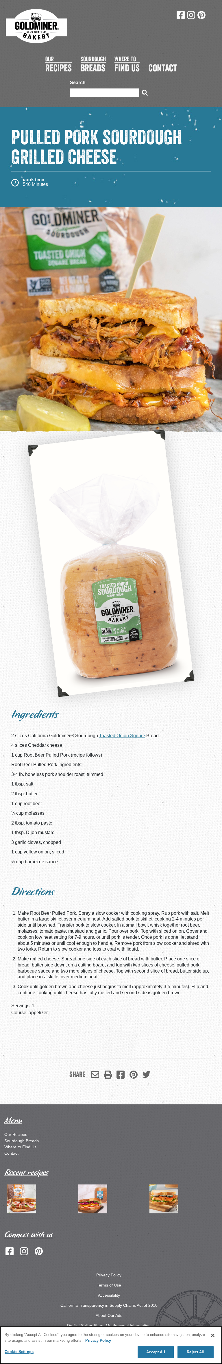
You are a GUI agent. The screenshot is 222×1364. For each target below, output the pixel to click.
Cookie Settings (19, 1352)
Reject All (195, 1352)
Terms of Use (109, 1285)
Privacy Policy (108, 1275)
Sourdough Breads (21, 1141)
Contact (11, 1153)
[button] (108, 1074)
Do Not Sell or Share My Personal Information (109, 1325)
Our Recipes (15, 1134)
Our (58, 64)
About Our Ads (109, 1315)
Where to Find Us (20, 1147)
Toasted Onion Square (122, 735)
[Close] (212, 1335)
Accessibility (109, 1295)
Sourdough (93, 64)
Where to (127, 64)
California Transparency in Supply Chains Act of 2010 (109, 1305)
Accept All (155, 1352)
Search (78, 82)
